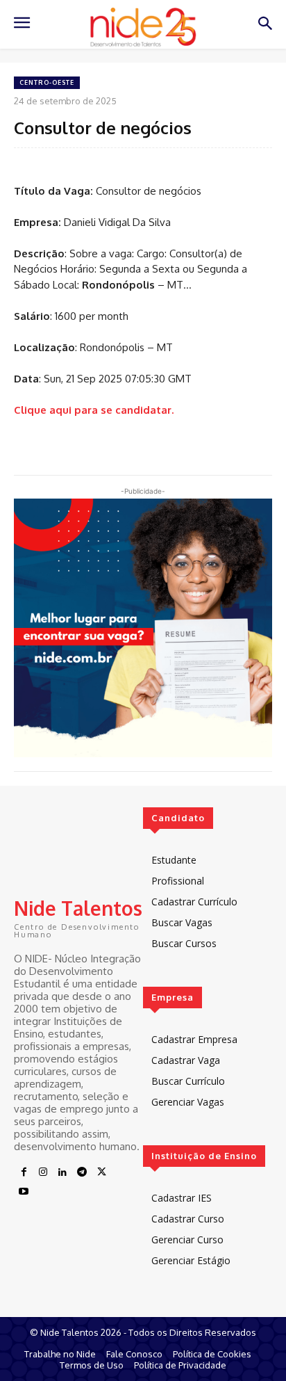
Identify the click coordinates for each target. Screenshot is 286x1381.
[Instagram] (43, 1172)
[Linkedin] (62, 1172)
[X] (101, 1172)
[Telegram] (82, 1172)
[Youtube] (23, 1192)
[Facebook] (23, 1172)
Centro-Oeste (46, 82)
